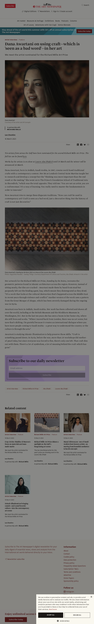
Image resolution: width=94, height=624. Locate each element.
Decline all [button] (77, 615)
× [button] (91, 597)
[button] (64, 620)
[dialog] (65, 609)
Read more (53, 609)
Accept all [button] (50, 615)
